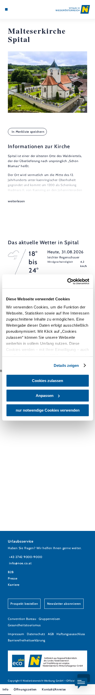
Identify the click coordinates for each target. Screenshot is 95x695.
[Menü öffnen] (6, 9)
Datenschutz (36, 634)
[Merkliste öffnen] (17, 9)
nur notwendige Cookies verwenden (48, 410)
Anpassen (44, 395)
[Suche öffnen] (22, 9)
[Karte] (14, 9)
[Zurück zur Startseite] (73, 9)
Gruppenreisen (49, 619)
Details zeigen (66, 365)
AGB (51, 634)
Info (6, 689)
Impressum (16, 634)
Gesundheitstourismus (24, 625)
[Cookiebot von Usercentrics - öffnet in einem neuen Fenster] (67, 281)
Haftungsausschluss (70, 634)
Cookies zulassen (47, 380)
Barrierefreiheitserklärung (26, 640)
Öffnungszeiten (25, 689)
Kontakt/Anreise (54, 689)
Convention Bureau (22, 619)
